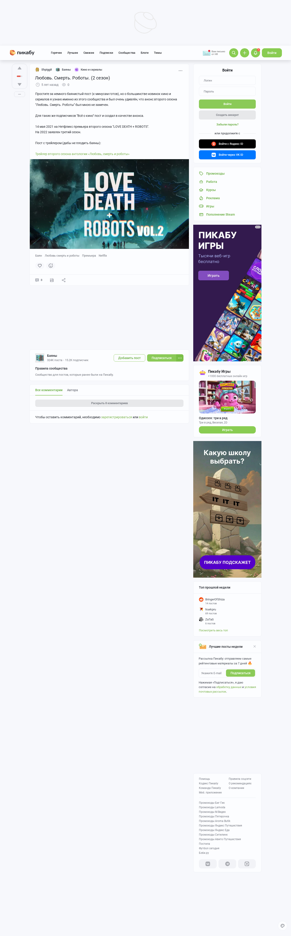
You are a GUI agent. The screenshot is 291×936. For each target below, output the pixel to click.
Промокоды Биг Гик (212, 802)
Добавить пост (129, 358)
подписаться (241, 673)
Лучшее (72, 52)
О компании (236, 788)
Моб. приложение (210, 792)
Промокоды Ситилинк (213, 834)
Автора (72, 390)
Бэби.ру (204, 852)
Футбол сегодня (209, 848)
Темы (158, 52)
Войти (271, 53)
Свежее (88, 52)
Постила (204, 843)
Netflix (103, 255)
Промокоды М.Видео (212, 812)
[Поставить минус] (19, 84)
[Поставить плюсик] (19, 68)
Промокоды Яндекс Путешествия (220, 825)
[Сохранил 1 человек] (52, 280)
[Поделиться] (64, 280)
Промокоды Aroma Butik (214, 821)
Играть (227, 430)
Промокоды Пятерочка (214, 816)
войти (143, 417)
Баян (38, 255)
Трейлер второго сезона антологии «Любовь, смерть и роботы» (82, 154)
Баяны (52, 355)
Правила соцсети (240, 778)
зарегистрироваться (116, 417)
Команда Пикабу (210, 788)
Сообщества (126, 52)
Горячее (56, 52)
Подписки (106, 52)
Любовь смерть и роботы (62, 255)
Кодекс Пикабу (208, 783)
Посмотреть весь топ (213, 630)
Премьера (89, 255)
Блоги (144, 52)
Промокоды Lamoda (212, 807)
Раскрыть (109, 403)
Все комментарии (49, 390)
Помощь (204, 778)
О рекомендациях (240, 783)
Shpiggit (46, 69)
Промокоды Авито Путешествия (220, 839)
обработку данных (228, 687)
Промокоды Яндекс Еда (214, 830)
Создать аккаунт (227, 115)
